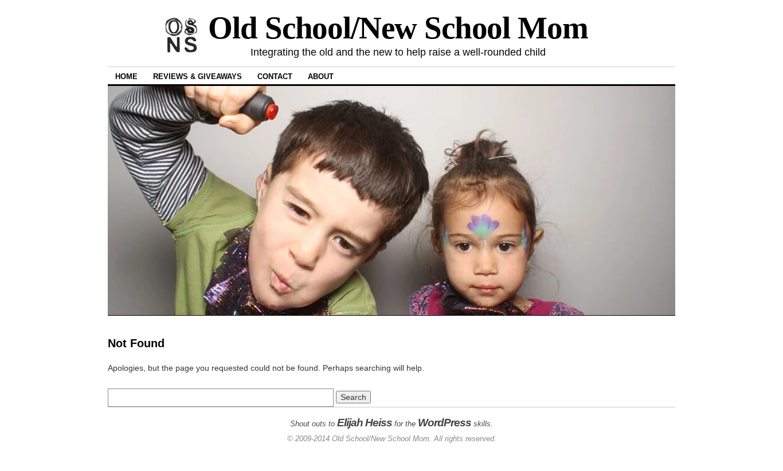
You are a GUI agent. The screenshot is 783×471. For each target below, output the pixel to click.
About (321, 76)
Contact (274, 76)
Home (126, 76)
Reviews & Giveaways (197, 76)
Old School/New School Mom (398, 27)
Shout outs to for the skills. (391, 423)
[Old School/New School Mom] (180, 50)
